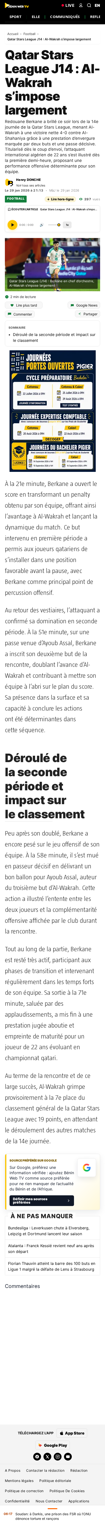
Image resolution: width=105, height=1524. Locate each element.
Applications (78, 1501)
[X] (47, 1457)
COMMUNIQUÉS (65, 16)
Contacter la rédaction (45, 1470)
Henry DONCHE (28, 180)
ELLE (36, 16)
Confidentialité (17, 1501)
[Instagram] (58, 1457)
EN (97, 5)
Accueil (13, 34)
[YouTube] (68, 1457)
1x (67, 225)
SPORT (16, 16)
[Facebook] (37, 1457)
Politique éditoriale (55, 1481)
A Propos (12, 1470)
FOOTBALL (15, 198)
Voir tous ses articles (30, 185)
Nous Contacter (49, 1501)
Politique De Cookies (67, 1491)
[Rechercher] (89, 5)
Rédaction (79, 1470)
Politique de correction (24, 1491)
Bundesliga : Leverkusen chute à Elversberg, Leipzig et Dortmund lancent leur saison (48, 1230)
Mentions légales (19, 1481)
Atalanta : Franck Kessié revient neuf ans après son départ (51, 1248)
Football (29, 34)
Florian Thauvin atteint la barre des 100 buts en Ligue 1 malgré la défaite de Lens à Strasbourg (51, 1266)
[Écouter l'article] (12, 225)
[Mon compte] (81, 5)
